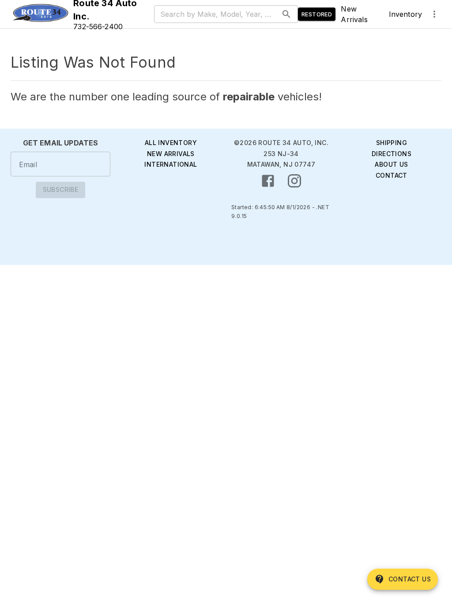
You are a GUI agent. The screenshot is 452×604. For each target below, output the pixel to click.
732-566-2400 (98, 26)
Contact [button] (391, 175)
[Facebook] (268, 181)
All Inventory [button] (171, 142)
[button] (40, 14)
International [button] (170, 164)
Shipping (391, 142)
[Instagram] (294, 181)
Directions (391, 153)
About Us (391, 164)
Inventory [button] (405, 14)
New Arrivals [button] (354, 14)
